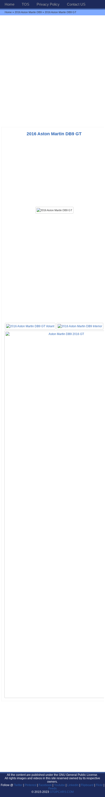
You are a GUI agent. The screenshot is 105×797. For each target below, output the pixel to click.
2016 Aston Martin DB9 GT (54, 133)
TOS (25, 4)
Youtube (59, 785)
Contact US (76, 4)
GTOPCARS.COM (62, 792)
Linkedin (73, 785)
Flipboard (87, 785)
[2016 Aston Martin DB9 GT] (54, 210)
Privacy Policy (48, 4)
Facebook (45, 785)
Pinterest (30, 785)
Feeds (52, 788)
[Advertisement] (52, 71)
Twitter (18, 785)
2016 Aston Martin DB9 (28, 12)
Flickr (99, 785)
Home (9, 4)
